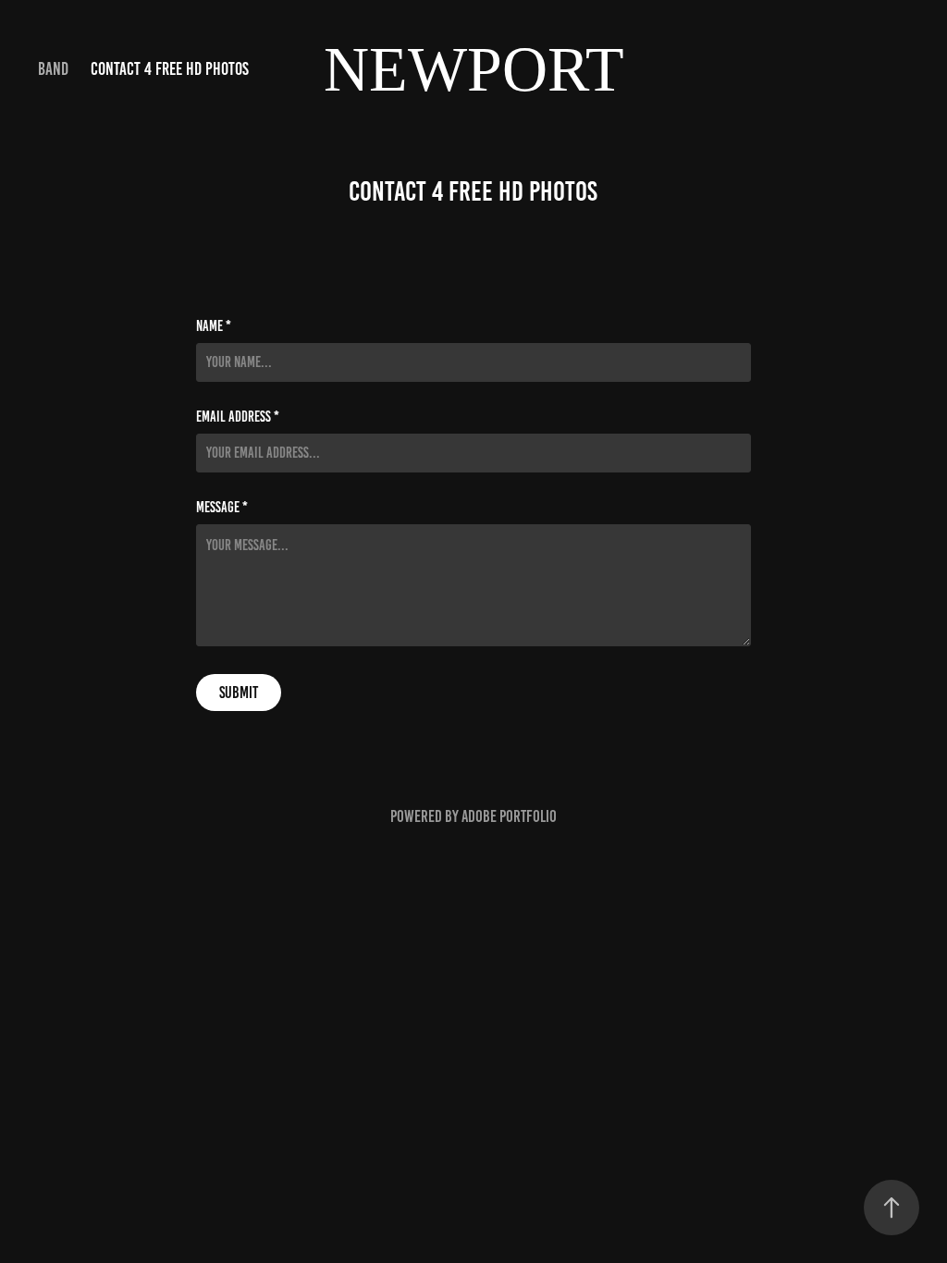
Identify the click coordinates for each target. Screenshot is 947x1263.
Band (53, 69)
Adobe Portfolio (509, 816)
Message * (222, 507)
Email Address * (237, 417)
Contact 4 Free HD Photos (170, 69)
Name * (213, 326)
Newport (474, 69)
